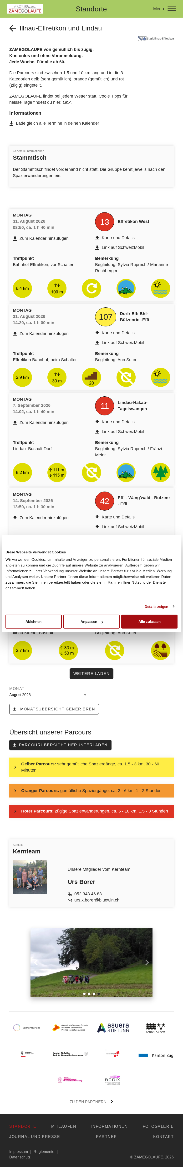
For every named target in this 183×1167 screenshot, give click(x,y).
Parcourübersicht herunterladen (63, 745)
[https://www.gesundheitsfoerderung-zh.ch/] (70, 1080)
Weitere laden (91, 674)
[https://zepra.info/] (70, 1054)
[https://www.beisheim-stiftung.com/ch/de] (27, 1027)
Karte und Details (118, 237)
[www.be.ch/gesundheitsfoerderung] (27, 1054)
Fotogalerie (158, 1126)
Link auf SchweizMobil (123, 247)
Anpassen (89, 622)
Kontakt (163, 1137)
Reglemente (44, 1152)
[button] (84, 994)
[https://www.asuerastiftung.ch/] (113, 1027)
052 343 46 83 (88, 893)
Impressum (18, 1152)
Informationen (109, 1126)
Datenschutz (19, 1157)
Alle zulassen (149, 622)
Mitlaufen (63, 1126)
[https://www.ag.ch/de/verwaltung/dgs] (156, 1027)
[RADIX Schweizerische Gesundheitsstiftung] (113, 1080)
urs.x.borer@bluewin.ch (96, 900)
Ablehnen (33, 622)
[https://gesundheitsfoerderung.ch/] (70, 1027)
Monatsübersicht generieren (57, 709)
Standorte (22, 1126)
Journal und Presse (34, 1137)
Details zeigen (156, 606)
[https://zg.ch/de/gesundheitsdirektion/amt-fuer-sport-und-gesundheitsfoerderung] (156, 1054)
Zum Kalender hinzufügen (44, 238)
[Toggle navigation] (172, 8)
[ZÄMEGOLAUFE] (38, 9)
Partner (106, 1137)
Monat (17, 689)
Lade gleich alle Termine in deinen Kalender (57, 123)
